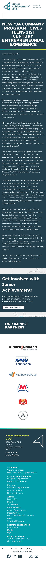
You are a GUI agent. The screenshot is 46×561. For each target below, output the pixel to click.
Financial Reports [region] (15, 493)
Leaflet (21, 316)
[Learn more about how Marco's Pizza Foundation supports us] (23, 403)
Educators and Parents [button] (19, 476)
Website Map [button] (18, 552)
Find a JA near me (13, 307)
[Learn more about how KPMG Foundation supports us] (23, 362)
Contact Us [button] (11, 452)
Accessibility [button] (38, 549)
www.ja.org (15, 261)
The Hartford (23, 62)
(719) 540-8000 (12, 455)
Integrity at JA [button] (13, 513)
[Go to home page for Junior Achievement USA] (22, 6)
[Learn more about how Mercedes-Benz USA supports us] (23, 416)
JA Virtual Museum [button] (15, 521)
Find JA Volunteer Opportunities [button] (21, 473)
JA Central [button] (29, 552)
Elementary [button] (12, 527)
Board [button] (10, 502)
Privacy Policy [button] (26, 549)
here (21, 172)
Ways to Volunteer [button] (15, 470)
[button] (9, 556)
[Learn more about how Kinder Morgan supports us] (23, 349)
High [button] (9, 533)
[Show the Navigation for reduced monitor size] (5, 15)
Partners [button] (11, 485)
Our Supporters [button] (14, 490)
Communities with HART (22, 192)
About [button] (10, 497)
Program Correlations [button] (16, 481)
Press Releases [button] (13, 507)
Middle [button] (10, 530)
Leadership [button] (12, 499)
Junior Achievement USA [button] (18, 539)
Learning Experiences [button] (18, 525)
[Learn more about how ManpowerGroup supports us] (23, 376)
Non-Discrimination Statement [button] (20, 516)
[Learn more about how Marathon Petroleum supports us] (23, 389)
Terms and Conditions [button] (11, 549)
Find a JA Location (15, 541)
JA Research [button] (12, 505)
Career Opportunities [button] (16, 510)
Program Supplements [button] (17, 479)
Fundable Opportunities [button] (18, 488)
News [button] (9, 518)
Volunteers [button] (13, 468)
